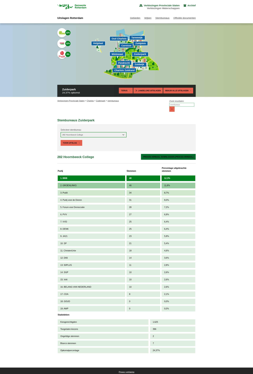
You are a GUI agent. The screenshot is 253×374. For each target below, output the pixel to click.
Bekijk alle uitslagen (176, 91)
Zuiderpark (100, 101)
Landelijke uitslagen (149, 91)
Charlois (90, 101)
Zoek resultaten (176, 101)
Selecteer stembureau (71, 130)
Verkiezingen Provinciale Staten (70, 101)
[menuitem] (157, 7)
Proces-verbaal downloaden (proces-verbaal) (168, 157)
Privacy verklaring (126, 372)
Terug (124, 91)
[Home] (71, 7)
